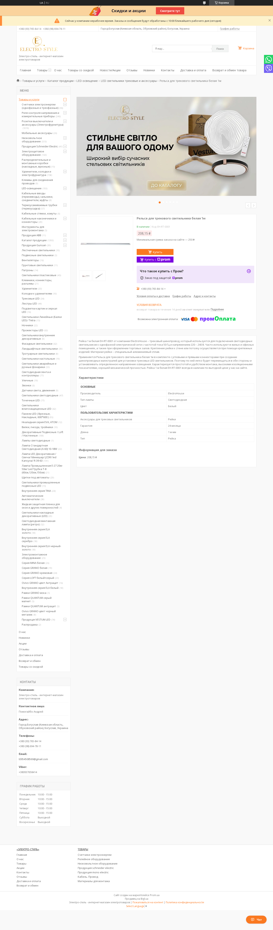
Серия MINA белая (33, 563)
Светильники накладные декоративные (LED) (38, 514)
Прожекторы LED (32, 330)
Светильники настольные (38, 358)
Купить (157, 252)
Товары (42, 70)
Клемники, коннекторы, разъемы (37, 281)
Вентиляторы (30, 260)
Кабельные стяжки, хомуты (39, 213)
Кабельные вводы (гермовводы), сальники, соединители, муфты (37, 196)
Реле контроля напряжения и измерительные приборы (40, 114)
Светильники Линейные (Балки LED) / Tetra (42, 318)
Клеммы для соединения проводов (37, 181)
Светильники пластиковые (39, 275)
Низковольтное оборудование (32, 139)
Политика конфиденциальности (185, 902)
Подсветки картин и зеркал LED (39, 310)
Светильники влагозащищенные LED (36, 407)
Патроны (27, 270)
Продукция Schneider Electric (40, 146)
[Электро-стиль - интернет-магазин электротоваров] (39, 44)
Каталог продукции (60, 80)
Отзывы (132, 70)
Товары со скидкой (81, 70)
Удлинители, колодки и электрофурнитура (36, 173)
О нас (58, 70)
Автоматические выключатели (32, 497)
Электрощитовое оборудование (33, 153)
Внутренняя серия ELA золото (36, 530)
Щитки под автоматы (35, 477)
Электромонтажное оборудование (34, 556)
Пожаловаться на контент (148, 902)
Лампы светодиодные (36, 440)
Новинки (149, 70)
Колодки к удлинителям (37, 293)
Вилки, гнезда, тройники (37, 427)
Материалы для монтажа (94, 881)
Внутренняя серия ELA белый (40, 588)
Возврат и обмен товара (229, 70)
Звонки (26, 385)
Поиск (220, 49)
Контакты (167, 70)
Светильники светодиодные (40, 395)
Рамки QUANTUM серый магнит (37, 599)
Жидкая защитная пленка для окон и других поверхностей (41, 505)
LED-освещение (32, 188)
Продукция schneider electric (96, 868)
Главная (25, 70)
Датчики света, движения (38, 390)
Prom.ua (154, 895)
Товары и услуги (33, 80)
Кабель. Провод (88, 876)
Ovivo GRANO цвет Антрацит (40, 583)
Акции (23, 643)
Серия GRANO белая (34, 568)
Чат (259, 919)
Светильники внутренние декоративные (38, 336)
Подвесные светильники (38, 255)
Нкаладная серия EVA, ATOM (39, 422)
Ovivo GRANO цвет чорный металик (39, 612)
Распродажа (30, 624)
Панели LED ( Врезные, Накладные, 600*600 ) (36, 415)
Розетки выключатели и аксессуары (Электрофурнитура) (42, 122)
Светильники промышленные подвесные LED (41, 484)
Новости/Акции (110, 70)
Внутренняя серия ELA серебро (36, 539)
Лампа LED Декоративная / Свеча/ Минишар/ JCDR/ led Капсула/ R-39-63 (39, 457)
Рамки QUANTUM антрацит (39, 606)
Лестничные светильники (38, 250)
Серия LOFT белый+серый (38, 578)
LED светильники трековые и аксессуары (129, 80)
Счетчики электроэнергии (95, 855)
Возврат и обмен (30, 661)
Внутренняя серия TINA (36, 491)
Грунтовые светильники (37, 265)
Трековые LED (31, 298)
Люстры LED (29, 303)
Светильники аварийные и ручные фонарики (39, 365)
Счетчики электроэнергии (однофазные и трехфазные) (40, 106)
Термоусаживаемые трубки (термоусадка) (39, 206)
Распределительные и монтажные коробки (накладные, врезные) (36, 163)
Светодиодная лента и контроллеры (36, 373)
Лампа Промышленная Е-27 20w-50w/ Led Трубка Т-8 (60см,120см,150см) (42, 469)
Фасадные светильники (37, 343)
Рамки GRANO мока (34, 593)
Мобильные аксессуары (37, 133)
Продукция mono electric (93, 872)
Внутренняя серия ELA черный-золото (41, 547)
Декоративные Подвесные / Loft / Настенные (42, 433)
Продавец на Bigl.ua (136, 898)
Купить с (150, 259)
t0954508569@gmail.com (33, 759)
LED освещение (87, 80)
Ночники (27, 325)
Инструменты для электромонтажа (33, 228)
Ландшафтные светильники (40, 348)
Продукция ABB (31, 235)
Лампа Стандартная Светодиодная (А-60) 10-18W (39, 447)
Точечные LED (31, 400)
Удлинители (29, 288)
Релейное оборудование (94, 859)
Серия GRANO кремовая (37, 573)
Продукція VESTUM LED (36, 619)
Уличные (27, 380)
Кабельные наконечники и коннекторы (39, 220)
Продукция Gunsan (34, 245)
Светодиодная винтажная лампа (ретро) (38, 522)
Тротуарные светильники (38, 353)
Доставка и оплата (193, 70)
